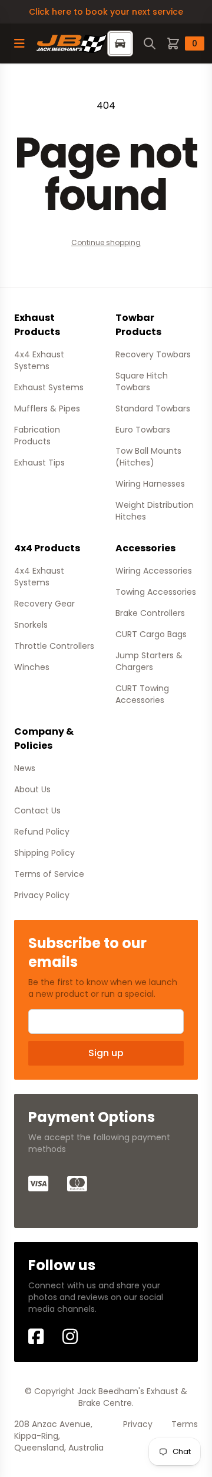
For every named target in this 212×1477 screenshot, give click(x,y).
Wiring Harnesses (150, 484)
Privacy (138, 1424)
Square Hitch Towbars (141, 381)
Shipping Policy (44, 853)
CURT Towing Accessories (142, 694)
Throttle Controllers (54, 646)
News (24, 768)
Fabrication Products (37, 435)
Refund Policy (41, 832)
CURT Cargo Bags (151, 634)
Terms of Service (49, 874)
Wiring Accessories (153, 571)
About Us (32, 789)
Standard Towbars (152, 408)
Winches (31, 667)
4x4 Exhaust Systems (39, 360)
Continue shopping (106, 242)
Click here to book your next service (106, 12)
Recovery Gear (44, 603)
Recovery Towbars (153, 354)
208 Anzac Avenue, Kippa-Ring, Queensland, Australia (59, 1435)
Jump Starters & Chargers (149, 661)
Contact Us (37, 810)
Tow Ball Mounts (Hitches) (148, 456)
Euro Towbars (142, 430)
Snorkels (31, 625)
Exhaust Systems (49, 387)
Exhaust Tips (39, 462)
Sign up (106, 1053)
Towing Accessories (155, 592)
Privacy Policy (41, 895)
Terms (184, 1424)
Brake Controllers (150, 613)
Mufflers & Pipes (47, 408)
